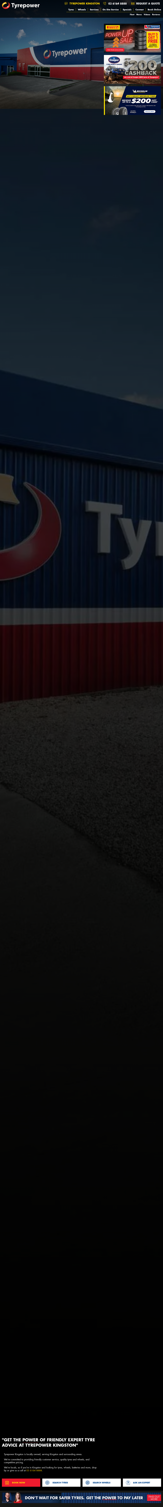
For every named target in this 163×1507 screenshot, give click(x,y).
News (139, 14)
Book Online (154, 9)
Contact (139, 9)
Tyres (71, 9)
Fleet (132, 14)
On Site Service (111, 9)
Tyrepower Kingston (84, 3)
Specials (127, 9)
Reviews (156, 14)
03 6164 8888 (117, 3)
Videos (147, 14)
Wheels (82, 9)
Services (94, 9)
